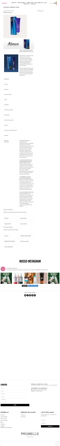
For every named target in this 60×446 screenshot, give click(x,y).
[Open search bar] (51, 3)
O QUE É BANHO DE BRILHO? (27, 192)
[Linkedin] (32, 295)
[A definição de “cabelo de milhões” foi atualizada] (30, 278)
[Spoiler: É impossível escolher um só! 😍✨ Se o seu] (18, 278)
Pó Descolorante (24, 241)
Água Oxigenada (8, 246)
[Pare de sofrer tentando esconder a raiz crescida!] (42, 278)
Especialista (23, 218)
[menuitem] (56, 1)
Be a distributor (39, 2)
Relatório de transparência (6, 427)
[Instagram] (28, 295)
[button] (26, 141)
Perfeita (6, 218)
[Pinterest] (35, 295)
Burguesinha (7, 223)
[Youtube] (25, 295)
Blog (45, 2)
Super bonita (23, 223)
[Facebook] (30, 295)
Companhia (23, 416)
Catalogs (33, 3)
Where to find (30, 2)
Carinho (6, 236)
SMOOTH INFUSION (25, 236)
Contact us (26, 3)
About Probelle (22, 2)
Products (13, 2)
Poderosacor (8, 12)
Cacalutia (32, 436)
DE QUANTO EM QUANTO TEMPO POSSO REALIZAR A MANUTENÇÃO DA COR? (25, 161)
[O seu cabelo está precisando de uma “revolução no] (6, 278)
